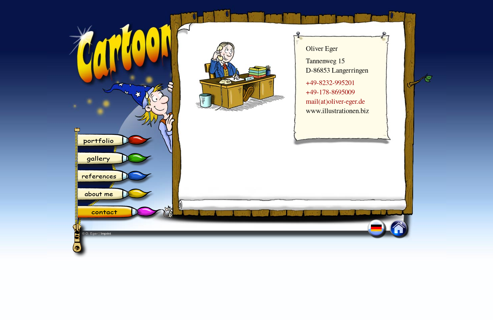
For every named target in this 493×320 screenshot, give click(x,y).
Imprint (106, 233)
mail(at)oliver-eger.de (335, 101)
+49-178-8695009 (330, 91)
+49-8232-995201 (330, 82)
